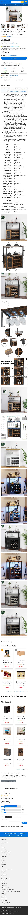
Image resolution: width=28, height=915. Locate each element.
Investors (3, 847)
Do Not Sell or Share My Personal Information (10, 891)
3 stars (2, 809)
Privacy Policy (4, 885)
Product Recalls (4, 876)
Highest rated (17, 816)
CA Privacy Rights (5, 887)
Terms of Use (4, 883)
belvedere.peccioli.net (14, 46)
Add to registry (21, 79)
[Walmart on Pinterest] (10, 903)
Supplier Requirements (6, 851)
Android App (4, 898)
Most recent (8, 816)
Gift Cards (3, 864)
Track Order (10, 835)
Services (11, 4)
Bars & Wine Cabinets (15, 91)
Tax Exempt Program (5, 878)
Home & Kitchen (13, 90)
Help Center (22, 833)
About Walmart (4, 842)
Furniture (19, 90)
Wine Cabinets (23, 91)
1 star (3, 812)
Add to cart (14, 58)
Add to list (8, 79)
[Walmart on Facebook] (2, 903)
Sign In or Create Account (10, 833)
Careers (3, 844)
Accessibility (4, 874)
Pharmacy (3, 871)
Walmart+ (3, 862)
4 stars (2, 807)
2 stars (2, 810)
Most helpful (4, 819)
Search (24, 822)
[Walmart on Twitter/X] (5, 903)
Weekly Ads (19, 835)
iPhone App (3, 896)
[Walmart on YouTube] (7, 903)
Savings (16, 4)
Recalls (2, 873)
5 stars (2, 806)
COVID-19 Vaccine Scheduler (7, 869)
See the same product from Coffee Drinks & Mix (17, 691)
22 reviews (10, 36)
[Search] (22, 2)
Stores (2, 858)
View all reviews (5, 801)
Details (11, 77)
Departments (5, 4)
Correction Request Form (8, 781)
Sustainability (4, 849)
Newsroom (3, 845)
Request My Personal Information (8, 889)
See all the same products (21, 769)
